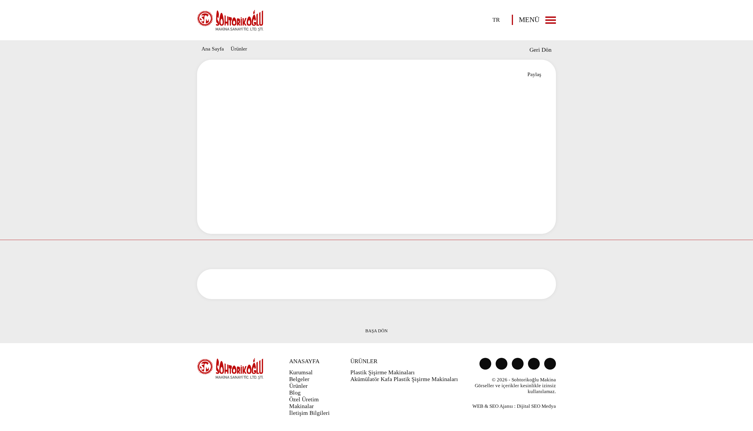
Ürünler (239, 49)
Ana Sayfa (212, 49)
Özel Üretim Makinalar (304, 402)
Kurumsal (301, 372)
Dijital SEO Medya (536, 406)
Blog (295, 392)
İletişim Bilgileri (309, 413)
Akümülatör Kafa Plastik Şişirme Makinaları (404, 379)
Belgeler (299, 379)
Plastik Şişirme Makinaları (382, 372)
